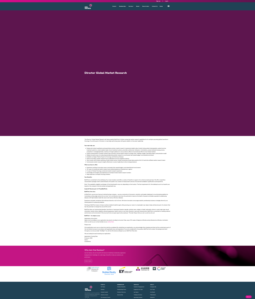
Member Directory (121, 292)
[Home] (88, 6)
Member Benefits (121, 287)
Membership (122, 6)
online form (111, 222)
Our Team (152, 289)
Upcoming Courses (138, 297)
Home (161, 6)
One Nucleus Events (105, 297)
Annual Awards (104, 292)
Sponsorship (120, 295)
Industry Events (104, 295)
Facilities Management (139, 287)
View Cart (169, 6)
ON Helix (103, 287)
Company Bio (153, 287)
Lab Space (136, 292)
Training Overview (138, 295)
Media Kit (152, 297)
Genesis (102, 289)
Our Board (152, 292)
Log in (166, 1)
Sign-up (158, 1)
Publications (153, 295)
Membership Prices (121, 289)
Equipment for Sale (138, 289)
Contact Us (155, 6)
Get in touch (88, 261)
